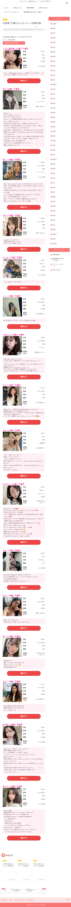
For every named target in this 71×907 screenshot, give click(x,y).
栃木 (54, 61)
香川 (54, 192)
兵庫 (54, 150)
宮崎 (54, 229)
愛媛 (54, 197)
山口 (54, 182)
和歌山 (55, 159)
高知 (54, 201)
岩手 (54, 33)
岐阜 (54, 117)
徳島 (54, 187)
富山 (54, 94)
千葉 (54, 75)
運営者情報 (30, 8)
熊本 (54, 220)
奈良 (54, 154)
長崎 (54, 215)
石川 (54, 98)
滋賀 (54, 136)
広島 (54, 178)
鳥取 (54, 164)
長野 (54, 112)
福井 (54, 103)
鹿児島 (55, 234)
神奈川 (55, 84)
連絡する (23, 81)
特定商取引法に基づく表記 (32, 12)
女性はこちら (17, 8)
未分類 (55, 243)
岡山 (54, 173)
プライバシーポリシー (11, 12)
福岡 (54, 206)
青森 (54, 28)
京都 (54, 140)
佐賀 (54, 211)
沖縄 (54, 239)
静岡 (54, 122)
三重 (54, 131)
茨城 (54, 56)
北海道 (5, 19)
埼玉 (54, 70)
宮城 (54, 38)
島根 (54, 168)
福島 (54, 52)
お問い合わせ (43, 8)
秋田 (54, 42)
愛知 (54, 126)
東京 (54, 80)
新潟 (54, 89)
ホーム (6, 8)
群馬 (54, 66)
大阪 (54, 145)
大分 (54, 225)
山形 (54, 47)
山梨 (54, 108)
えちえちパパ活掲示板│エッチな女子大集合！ (35, 1)
